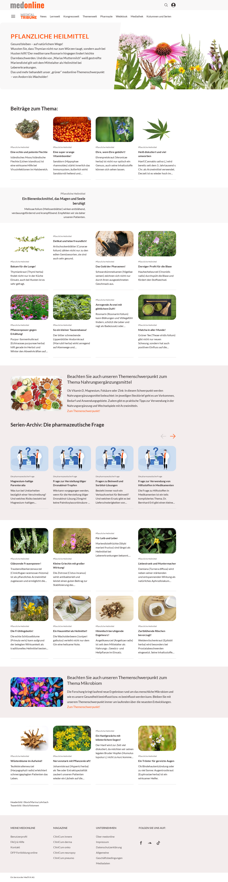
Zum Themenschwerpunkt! (83, 411)
